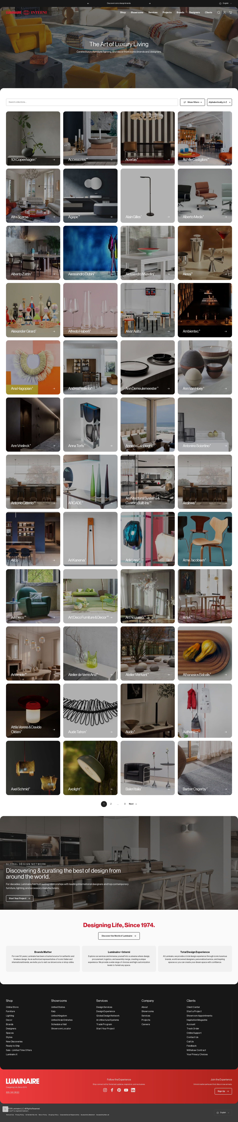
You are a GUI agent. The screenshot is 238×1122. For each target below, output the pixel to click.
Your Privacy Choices (197, 1054)
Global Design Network (107, 1016)
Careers (146, 1024)
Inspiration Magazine (197, 1020)
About (145, 1007)
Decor (9, 1020)
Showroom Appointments (199, 1016)
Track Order (193, 1028)
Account (191, 1024)
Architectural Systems (107, 1020)
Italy (53, 1011)
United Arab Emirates (61, 1020)
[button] (223, 1091)
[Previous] (88, 3)
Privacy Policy (19, 1115)
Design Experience (105, 1011)
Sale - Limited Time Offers (19, 1050)
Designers (11, 1028)
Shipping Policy (53, 1115)
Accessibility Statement (88, 1115)
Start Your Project (105, 1028)
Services (146, 1016)
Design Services (104, 1007)
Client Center (193, 1007)
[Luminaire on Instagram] (105, 1090)
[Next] (149, 3)
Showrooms (148, 1011)
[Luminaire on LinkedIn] (133, 1090)
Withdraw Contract (196, 1050)
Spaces (10, 1033)
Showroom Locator (61, 1028)
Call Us (190, 1041)
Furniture (10, 1011)
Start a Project (194, 1011)
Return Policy (43, 1115)
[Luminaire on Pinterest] (119, 1090)
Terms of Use (10, 1115)
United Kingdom (59, 1016)
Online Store (12, 1007)
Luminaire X (11, 1054)
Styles (9, 1037)
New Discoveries (14, 1041)
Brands (9, 1024)
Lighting (10, 1016)
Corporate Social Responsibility (69, 1115)
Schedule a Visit (59, 1024)
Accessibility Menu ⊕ (102, 1115)
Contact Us (192, 1037)
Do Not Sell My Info (31, 1115)
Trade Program (104, 1024)
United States (58, 1007)
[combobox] (225, 3)
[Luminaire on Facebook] (112, 1090)
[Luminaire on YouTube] (126, 1090)
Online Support (194, 1033)
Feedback (192, 1046)
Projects (146, 1020)
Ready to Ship (13, 1046)
